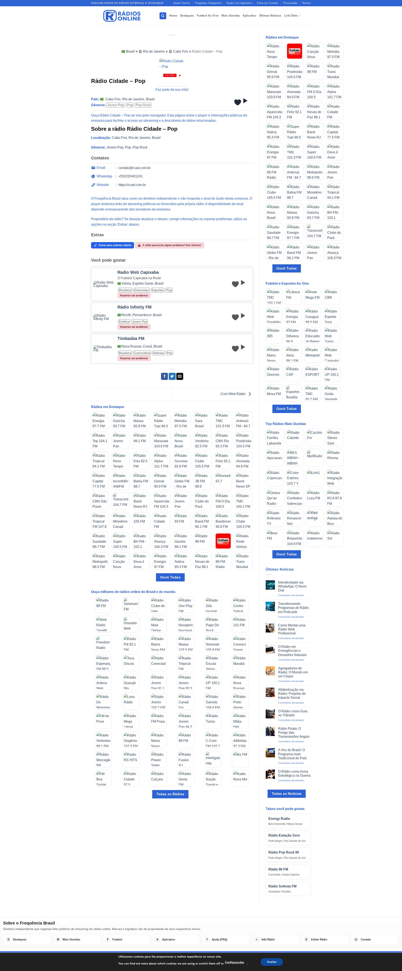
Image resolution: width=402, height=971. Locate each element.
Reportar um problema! (134, 295)
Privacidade (290, 3)
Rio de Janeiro (154, 51)
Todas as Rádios (170, 794)
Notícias (158, 353)
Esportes (158, 290)
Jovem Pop (115, 105)
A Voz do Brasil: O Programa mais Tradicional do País (292, 754)
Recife (126, 315)
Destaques (187, 15)
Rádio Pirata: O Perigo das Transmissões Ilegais (293, 732)
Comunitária (142, 353)
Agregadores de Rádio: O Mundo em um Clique (293, 672)
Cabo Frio (180, 51)
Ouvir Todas (170, 577)
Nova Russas (131, 346)
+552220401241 (130, 176)
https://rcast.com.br (132, 185)
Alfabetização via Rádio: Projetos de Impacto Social (292, 693)
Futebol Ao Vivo (208, 15)
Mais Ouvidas (231, 15)
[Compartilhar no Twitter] (172, 376)
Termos (306, 3)
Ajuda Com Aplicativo (239, 3)
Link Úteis (291, 15)
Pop (130, 105)
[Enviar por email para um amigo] (179, 376)
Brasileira (125, 290)
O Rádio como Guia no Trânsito (292, 713)
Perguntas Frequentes (208, 3)
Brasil (130, 51)
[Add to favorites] (237, 102)
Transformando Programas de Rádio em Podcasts (293, 607)
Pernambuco (142, 315)
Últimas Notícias (270, 15)
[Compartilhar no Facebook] (164, 376)
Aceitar (272, 962)
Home (173, 15)
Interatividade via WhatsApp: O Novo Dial (292, 586)
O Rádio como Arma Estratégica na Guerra (294, 773)
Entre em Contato (267, 3)
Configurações (234, 962)
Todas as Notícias (287, 793)
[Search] (163, 15)
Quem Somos (181, 3)
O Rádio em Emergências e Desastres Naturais (292, 650)
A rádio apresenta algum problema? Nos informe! (172, 245)
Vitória (126, 283)
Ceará (147, 346)
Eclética (124, 321)
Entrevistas (141, 290)
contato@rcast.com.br (134, 168)
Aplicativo (249, 15)
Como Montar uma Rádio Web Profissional (291, 629)
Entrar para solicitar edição (115, 245)
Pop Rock (143, 105)
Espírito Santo (143, 283)
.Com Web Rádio (233, 394)
